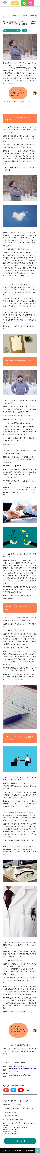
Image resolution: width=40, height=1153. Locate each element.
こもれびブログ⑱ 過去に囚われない (15, 1127)
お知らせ (25, 15)
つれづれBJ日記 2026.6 (11, 1132)
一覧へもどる (20, 1141)
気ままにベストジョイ (11, 31)
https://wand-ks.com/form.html (20, 1075)
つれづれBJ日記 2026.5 (11, 1134)
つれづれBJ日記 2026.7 (11, 1130)
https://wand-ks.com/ (16, 1066)
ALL (7, 15)
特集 (24, 31)
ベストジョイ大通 (16, 15)
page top (37, 1150)
